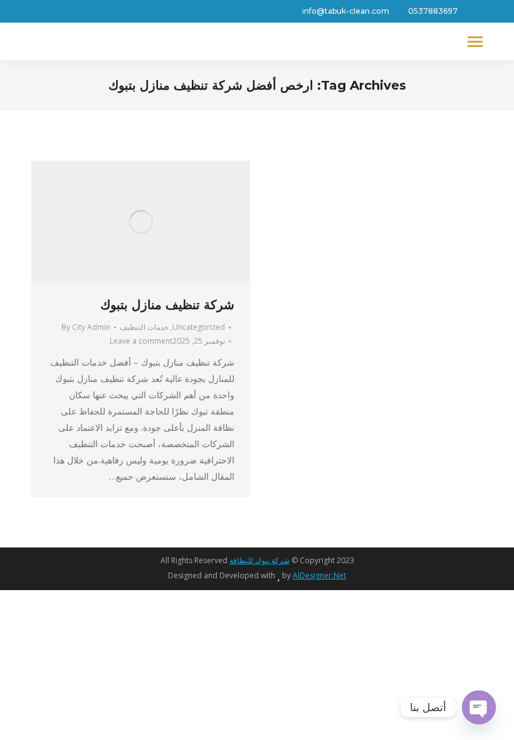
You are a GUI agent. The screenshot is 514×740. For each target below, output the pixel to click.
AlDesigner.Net (319, 575)
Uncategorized (198, 327)
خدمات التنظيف (144, 327)
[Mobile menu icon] (475, 41)
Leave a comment (141, 341)
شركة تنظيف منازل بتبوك (167, 304)
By (85, 327)
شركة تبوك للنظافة (259, 560)
